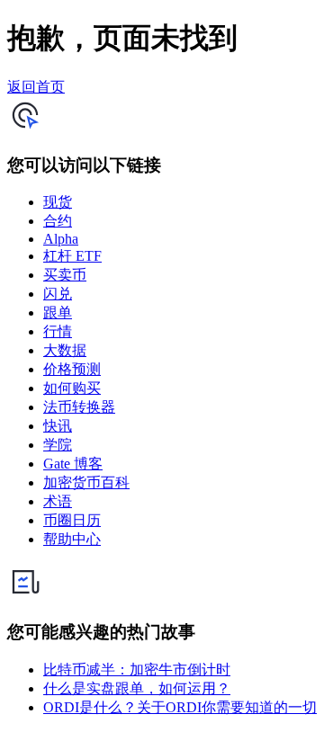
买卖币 (64, 274)
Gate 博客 (73, 463)
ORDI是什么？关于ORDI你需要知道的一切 (180, 707)
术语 (57, 501)
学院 (57, 444)
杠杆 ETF (72, 255)
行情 (57, 331)
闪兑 (57, 293)
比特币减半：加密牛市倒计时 (136, 669)
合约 (57, 220)
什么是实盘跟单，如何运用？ (136, 688)
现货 (57, 202)
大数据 (64, 350)
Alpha (60, 238)
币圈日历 (72, 520)
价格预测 (72, 369)
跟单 (57, 312)
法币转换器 (79, 407)
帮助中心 (72, 539)
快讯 (57, 425)
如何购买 (72, 388)
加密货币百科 (86, 482)
